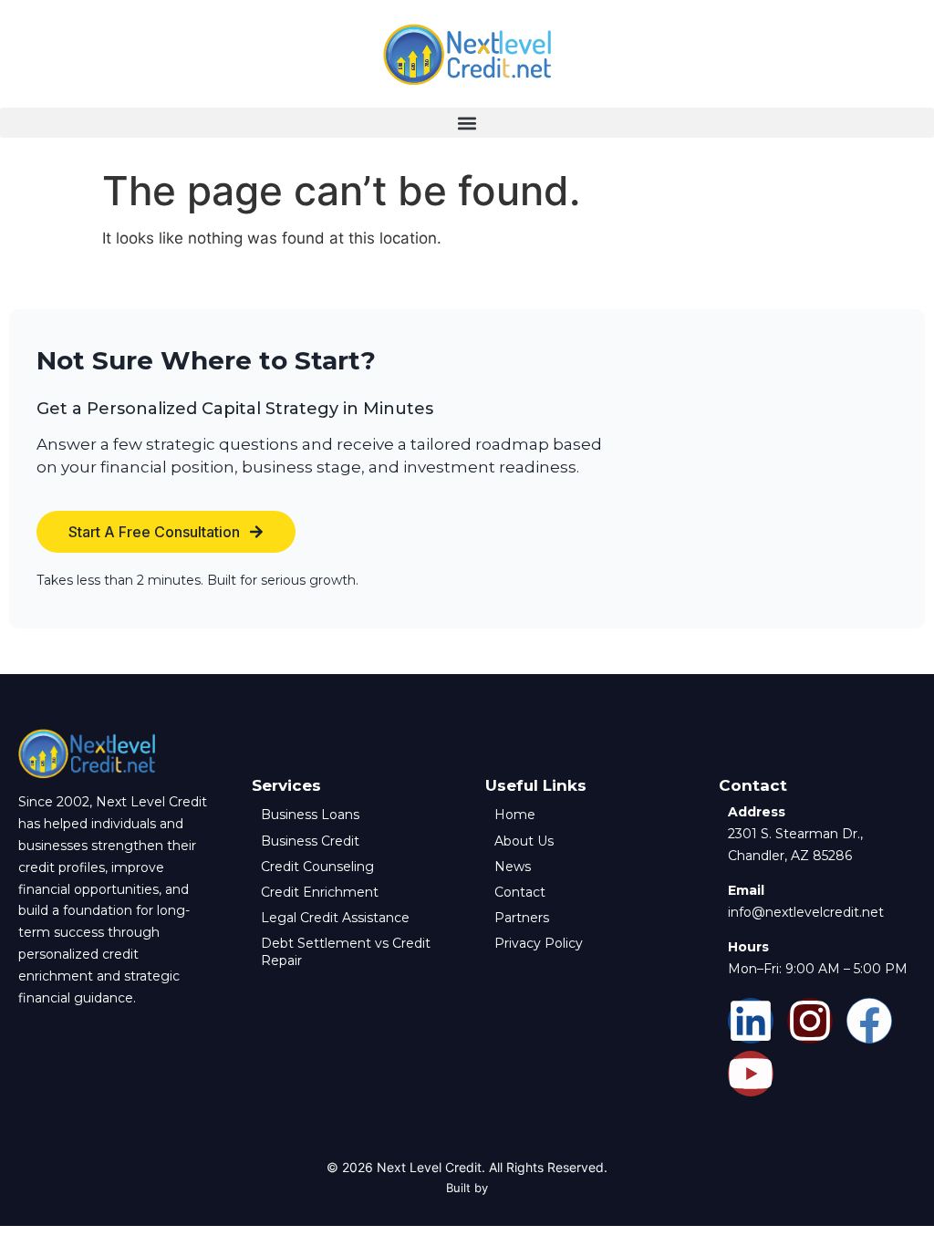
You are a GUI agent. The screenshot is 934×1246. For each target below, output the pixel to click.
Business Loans (310, 814)
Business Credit (310, 841)
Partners (521, 917)
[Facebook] (869, 1021)
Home (514, 814)
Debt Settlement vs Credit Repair (346, 951)
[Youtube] (750, 1073)
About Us (524, 841)
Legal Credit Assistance (335, 917)
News (512, 866)
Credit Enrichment (320, 892)
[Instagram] (810, 1021)
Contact (519, 892)
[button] (467, 123)
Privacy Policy (538, 943)
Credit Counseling (317, 866)
